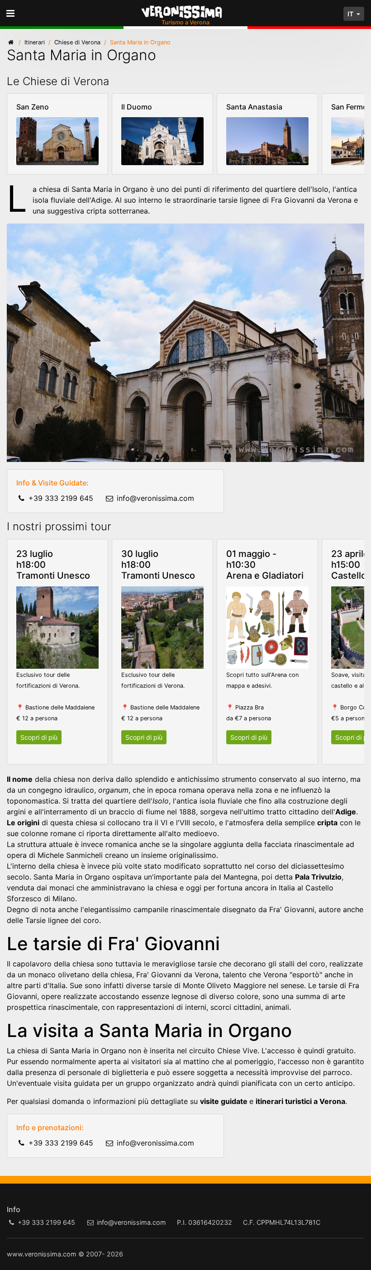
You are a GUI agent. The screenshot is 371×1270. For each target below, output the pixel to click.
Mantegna (240, 876)
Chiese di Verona (77, 42)
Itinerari (34, 42)
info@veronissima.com (155, 498)
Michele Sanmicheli (70, 855)
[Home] (11, 42)
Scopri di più (38, 737)
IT (351, 14)
